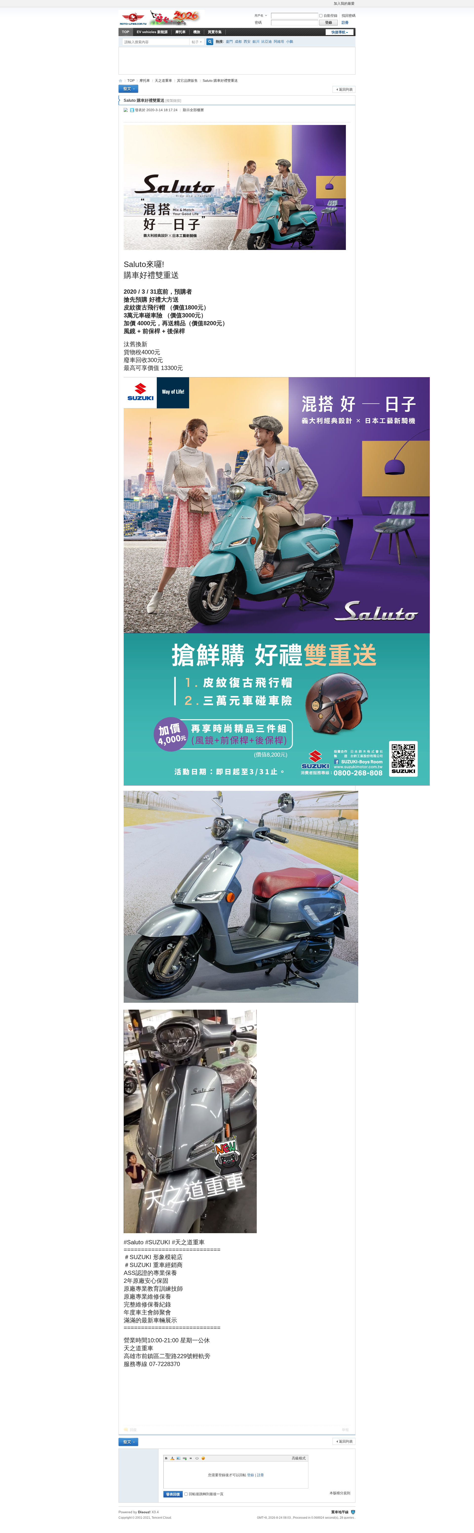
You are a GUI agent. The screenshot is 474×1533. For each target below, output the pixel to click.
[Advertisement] (211, 61)
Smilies (203, 1458)
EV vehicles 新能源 (152, 32)
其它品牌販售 (187, 80)
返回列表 (346, 89)
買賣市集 (215, 32)
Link (184, 1458)
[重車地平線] (161, 25)
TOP (125, 32)
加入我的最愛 (344, 3)
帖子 (195, 42)
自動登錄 (330, 16)
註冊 (345, 22)
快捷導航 (338, 32)
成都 (238, 41)
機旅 (196, 32)
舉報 (345, 1430)
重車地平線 (120, 80)
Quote (190, 1458)
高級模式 (299, 1458)
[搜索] (209, 42)
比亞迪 (266, 41)
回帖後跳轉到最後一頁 (206, 1494)
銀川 (256, 41)
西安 (247, 41)
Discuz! (144, 1512)
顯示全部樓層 (193, 110)
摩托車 (180, 32)
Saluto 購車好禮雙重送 (220, 80)
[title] (353, 1512)
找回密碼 (349, 16)
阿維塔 (279, 41)
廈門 (229, 41)
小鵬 (289, 41)
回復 (133, 1430)
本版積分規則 (340, 1493)
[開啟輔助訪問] (331, 3)
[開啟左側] (119, 100)
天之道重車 (163, 80)
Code (197, 1458)
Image (178, 1458)
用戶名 (259, 15)
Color (172, 1458)
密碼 (258, 22)
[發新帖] (128, 89)
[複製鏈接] (173, 100)
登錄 (250, 1475)
